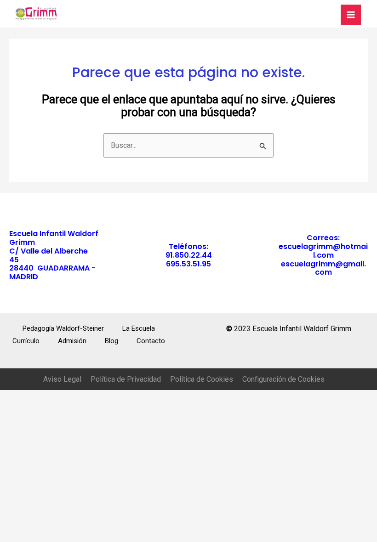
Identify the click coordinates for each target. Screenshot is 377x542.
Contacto (151, 341)
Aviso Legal (62, 379)
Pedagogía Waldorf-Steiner (63, 328)
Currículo (26, 341)
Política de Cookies (201, 379)
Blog (111, 341)
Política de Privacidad (126, 379)
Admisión (72, 341)
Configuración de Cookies (283, 379)
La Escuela (138, 328)
